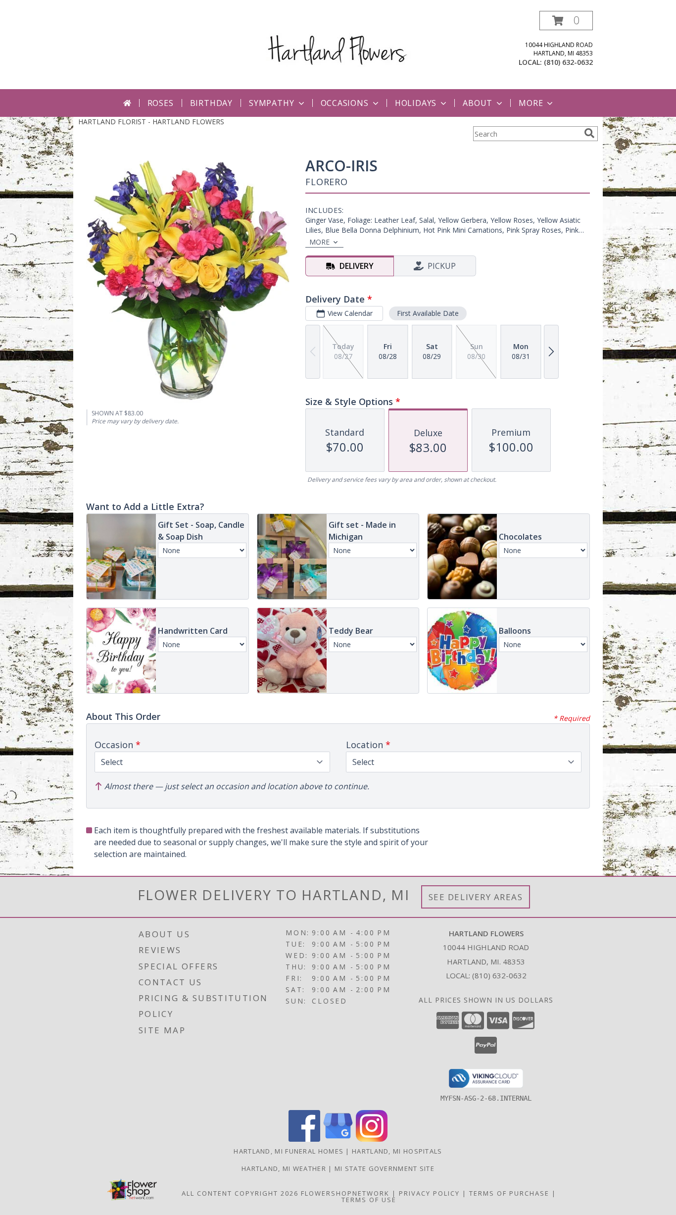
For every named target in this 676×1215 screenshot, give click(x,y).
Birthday (211, 103)
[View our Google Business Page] (338, 1139)
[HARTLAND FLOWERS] (338, 41)
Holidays (415, 103)
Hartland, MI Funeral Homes (288, 1151)
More (531, 103)
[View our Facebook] (304, 1139)
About (477, 103)
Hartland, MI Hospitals (397, 1151)
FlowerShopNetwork (345, 1193)
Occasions (345, 103)
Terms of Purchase (509, 1193)
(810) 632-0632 (568, 62)
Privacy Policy (429, 1193)
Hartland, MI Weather (283, 1168)
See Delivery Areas (476, 897)
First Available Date (428, 313)
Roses (160, 103)
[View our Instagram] (371, 1139)
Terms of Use (368, 1199)
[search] (589, 133)
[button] (566, 20)
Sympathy (271, 103)
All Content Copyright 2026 (240, 1193)
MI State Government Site (385, 1168)
